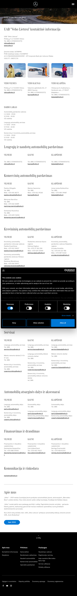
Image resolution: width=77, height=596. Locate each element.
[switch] (29, 308)
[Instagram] (11, 585)
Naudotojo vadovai (45, 552)
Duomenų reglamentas (55, 581)
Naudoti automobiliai (27, 558)
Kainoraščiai (24, 552)
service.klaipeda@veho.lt (60, 349)
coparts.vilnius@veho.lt (12, 419)
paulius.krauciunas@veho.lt (13, 251)
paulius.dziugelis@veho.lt (13, 195)
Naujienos (5, 555)
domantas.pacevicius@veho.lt (14, 217)
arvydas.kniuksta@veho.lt (60, 255)
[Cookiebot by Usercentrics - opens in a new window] (66, 270)
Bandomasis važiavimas (28, 555)
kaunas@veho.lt (33, 195)
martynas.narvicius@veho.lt (13, 206)
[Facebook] (3, 585)
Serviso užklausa (44, 564)
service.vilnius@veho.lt (12, 349)
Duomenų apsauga (38, 581)
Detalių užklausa (44, 567)
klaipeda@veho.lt (57, 195)
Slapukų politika (24, 581)
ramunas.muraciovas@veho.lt (14, 266)
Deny (14, 323)
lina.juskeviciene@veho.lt (36, 453)
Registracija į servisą (45, 555)
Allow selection (38, 323)
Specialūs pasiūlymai (27, 565)
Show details (66, 315)
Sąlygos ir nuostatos (9, 581)
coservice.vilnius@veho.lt (13, 371)
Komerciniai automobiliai (28, 562)
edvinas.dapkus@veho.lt (36, 253)
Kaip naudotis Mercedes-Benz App (47, 559)
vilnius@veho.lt (9, 43)
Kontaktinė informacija (10, 552)
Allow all (63, 323)
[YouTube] (7, 585)
